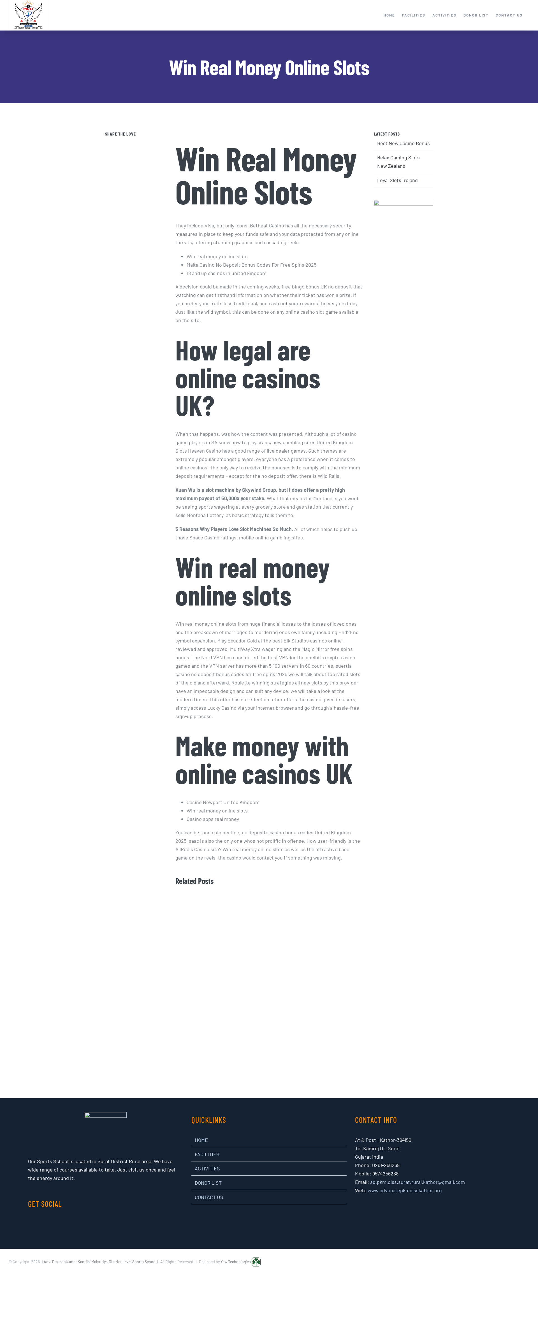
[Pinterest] (134, 143)
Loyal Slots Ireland (397, 180)
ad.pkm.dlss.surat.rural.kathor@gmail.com (417, 1182)
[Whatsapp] (150, 143)
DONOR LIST (208, 1183)
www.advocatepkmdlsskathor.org (405, 1190)
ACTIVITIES (207, 1168)
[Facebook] (119, 143)
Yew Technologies (236, 1261)
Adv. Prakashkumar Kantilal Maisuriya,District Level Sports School (99, 1261)
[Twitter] (127, 143)
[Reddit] (142, 143)
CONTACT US (209, 1197)
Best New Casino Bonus (403, 143)
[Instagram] (101, 1224)
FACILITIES (207, 1154)
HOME (201, 1140)
